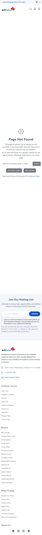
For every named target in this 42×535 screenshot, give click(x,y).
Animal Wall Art (6, 475)
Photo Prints (5, 499)
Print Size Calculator (8, 513)
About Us (4, 412)
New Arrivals (29, 170)
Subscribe (34, 314)
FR (40, 2)
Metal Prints (5, 506)
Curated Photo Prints (8, 436)
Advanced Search (7, 482)
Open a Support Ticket (12, 377)
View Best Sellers (14, 170)
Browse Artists (6, 454)
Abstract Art (5, 465)
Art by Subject (6, 440)
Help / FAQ (4, 391)
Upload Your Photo (7, 496)
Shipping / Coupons (7, 394)
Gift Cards (4, 402)
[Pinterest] (29, 531)
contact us (23, 329)
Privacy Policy (6, 416)
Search (36, 164)
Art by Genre (5, 443)
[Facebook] (13, 531)
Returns (4, 398)
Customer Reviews (7, 405)
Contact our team (34, 176)
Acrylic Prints (5, 510)
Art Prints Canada (7, 450)
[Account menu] (35, 8)
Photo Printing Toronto (9, 517)
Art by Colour (5, 447)
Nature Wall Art (6, 472)
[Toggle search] (30, 9)
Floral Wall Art (6, 468)
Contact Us (5, 409)
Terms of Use (5, 419)
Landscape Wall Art (7, 479)
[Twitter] (24, 531)
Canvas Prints (6, 503)
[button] (39, 8)
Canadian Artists (6, 458)
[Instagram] (18, 531)
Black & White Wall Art (8, 461)
